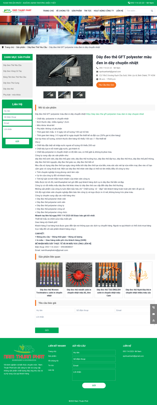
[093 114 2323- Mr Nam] (153, 307)
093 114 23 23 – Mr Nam (142, 3)
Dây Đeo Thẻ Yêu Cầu (37, 47)
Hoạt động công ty (104, 11)
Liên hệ (119, 11)
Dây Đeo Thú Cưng (11, 83)
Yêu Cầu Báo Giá (106, 85)
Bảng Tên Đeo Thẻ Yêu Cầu (14, 77)
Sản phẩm (77, 11)
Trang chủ (48, 11)
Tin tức (88, 11)
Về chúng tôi (62, 11)
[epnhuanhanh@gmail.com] (153, 314)
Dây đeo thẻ (8, 89)
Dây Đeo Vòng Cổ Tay (12, 71)
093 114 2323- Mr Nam (132, 351)
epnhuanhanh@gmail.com (133, 356)
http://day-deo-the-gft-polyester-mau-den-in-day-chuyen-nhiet (115, 114)
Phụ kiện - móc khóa (11, 95)
